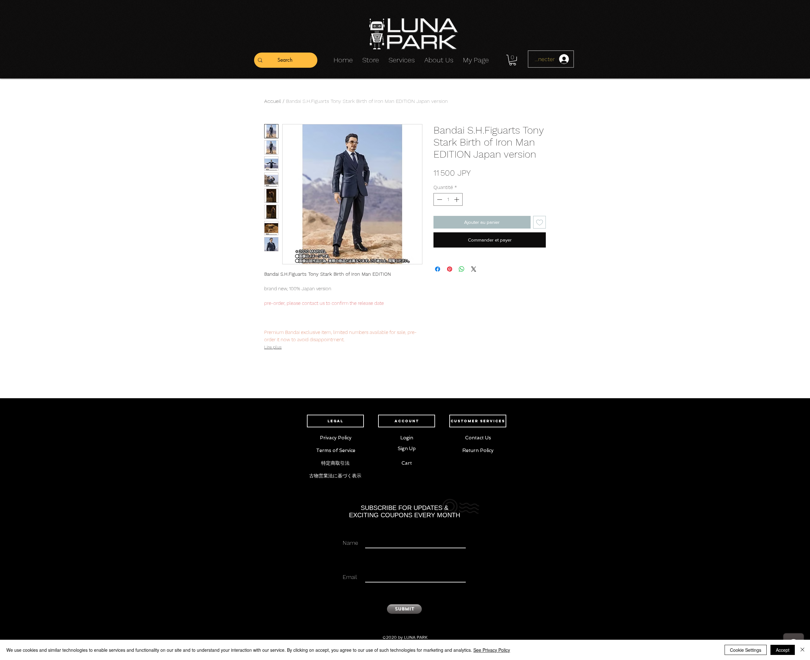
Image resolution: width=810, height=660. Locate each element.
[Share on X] (473, 265)
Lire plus (273, 346)
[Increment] (457, 199)
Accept (782, 650)
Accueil (272, 101)
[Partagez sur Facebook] (437, 265)
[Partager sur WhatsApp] (461, 265)
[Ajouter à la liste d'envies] (539, 222)
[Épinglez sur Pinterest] (449, 265)
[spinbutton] (448, 199)
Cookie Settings (745, 650)
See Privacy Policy (491, 650)
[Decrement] (438, 199)
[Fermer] (802, 650)
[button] (512, 60)
